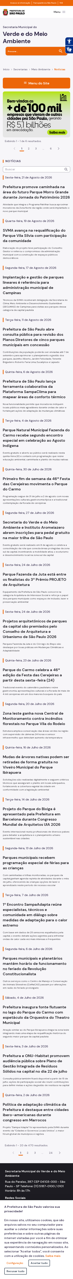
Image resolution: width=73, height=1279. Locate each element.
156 (61, 3)
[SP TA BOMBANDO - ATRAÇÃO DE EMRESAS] (36, 114)
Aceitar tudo (39, 1263)
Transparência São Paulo (44, 3)
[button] (58, 149)
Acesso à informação (20, 3)
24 (51, 1152)
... (43, 148)
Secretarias (20, 69)
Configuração (15, 1263)
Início (6, 69)
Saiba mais (52, 1256)
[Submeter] (66, 169)
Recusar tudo (16, 1271)
